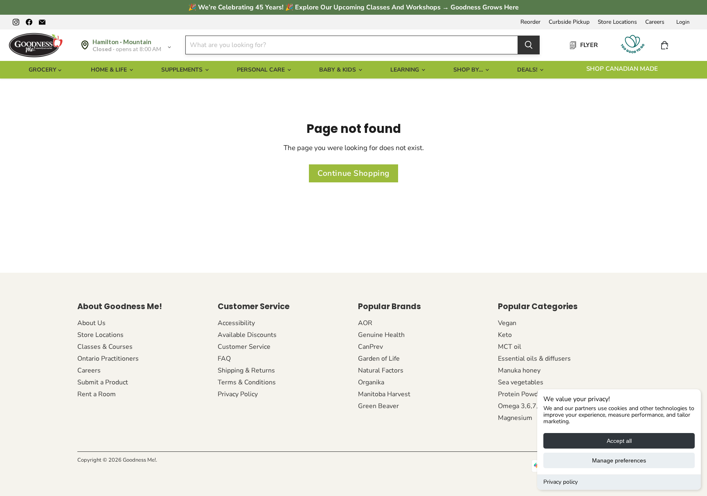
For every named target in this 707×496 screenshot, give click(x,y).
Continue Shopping (353, 173)
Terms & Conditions (247, 382)
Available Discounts (247, 334)
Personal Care (261, 70)
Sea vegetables (520, 382)
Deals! (528, 70)
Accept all (619, 441)
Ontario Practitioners (108, 358)
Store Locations (617, 22)
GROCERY (43, 70)
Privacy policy (560, 482)
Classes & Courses (105, 346)
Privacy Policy (238, 394)
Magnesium (515, 417)
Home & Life (109, 70)
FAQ (224, 358)
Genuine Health (381, 334)
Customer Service (244, 346)
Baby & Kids (338, 70)
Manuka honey (519, 370)
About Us (91, 323)
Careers (654, 22)
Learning (405, 70)
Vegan (507, 323)
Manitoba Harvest (384, 394)
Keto (505, 334)
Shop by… (468, 70)
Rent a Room (96, 394)
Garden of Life (379, 358)
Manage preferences (619, 460)
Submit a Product (102, 382)
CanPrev (370, 346)
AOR (365, 323)
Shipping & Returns (246, 370)
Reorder (530, 22)
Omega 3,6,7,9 (520, 406)
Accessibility (236, 323)
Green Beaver (378, 406)
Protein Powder (521, 394)
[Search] (529, 45)
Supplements (182, 70)
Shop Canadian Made (622, 69)
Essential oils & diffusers (534, 358)
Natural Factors (380, 370)
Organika (371, 382)
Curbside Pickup (569, 22)
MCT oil (509, 346)
